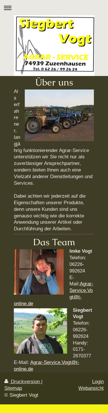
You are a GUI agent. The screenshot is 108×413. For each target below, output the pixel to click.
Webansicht (91, 388)
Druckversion (25, 381)
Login (98, 381)
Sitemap (13, 388)
